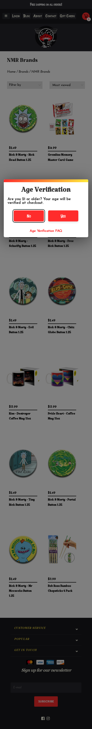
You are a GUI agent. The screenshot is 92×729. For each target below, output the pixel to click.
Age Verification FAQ (46, 231)
